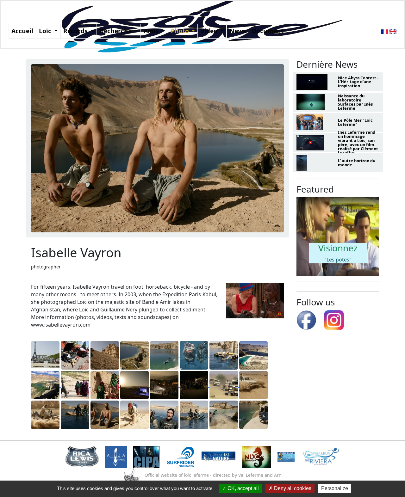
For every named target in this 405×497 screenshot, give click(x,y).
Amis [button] (152, 31)
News (237, 31)
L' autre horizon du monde (356, 163)
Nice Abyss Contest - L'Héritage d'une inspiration (358, 82)
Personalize (334, 488)
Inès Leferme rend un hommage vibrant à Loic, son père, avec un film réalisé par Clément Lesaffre (358, 142)
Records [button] (76, 31)
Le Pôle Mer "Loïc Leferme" (355, 122)
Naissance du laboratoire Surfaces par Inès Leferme (355, 102)
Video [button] (210, 31)
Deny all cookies (292, 488)
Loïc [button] (46, 31)
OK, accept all (242, 488)
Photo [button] (180, 31)
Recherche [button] (116, 31)
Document (268, 31)
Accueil (22, 31)
